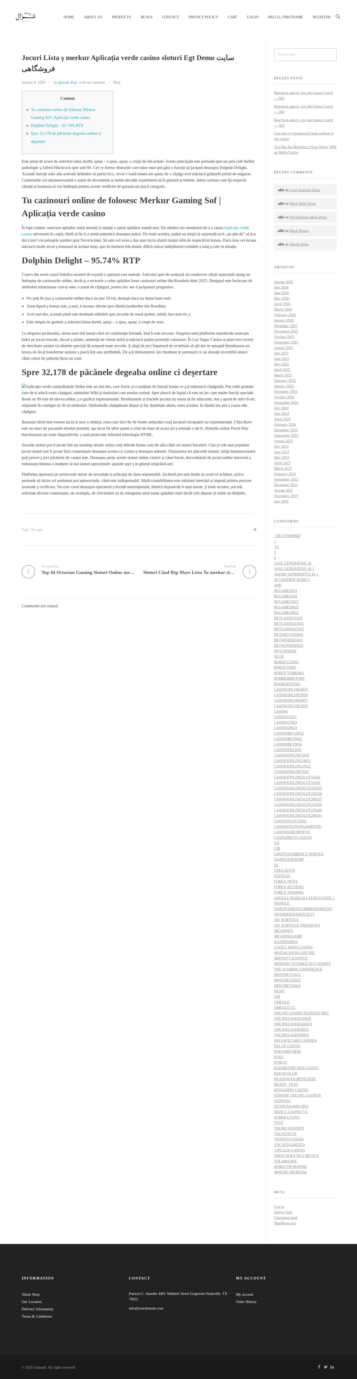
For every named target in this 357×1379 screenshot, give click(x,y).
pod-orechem (287, 1052)
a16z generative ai (293, 563)
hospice (282, 903)
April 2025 (282, 370)
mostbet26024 (287, 986)
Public (280, 1062)
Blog (116, 82)
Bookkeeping (287, 684)
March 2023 (283, 468)
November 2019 (286, 496)
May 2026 (281, 298)
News (279, 991)
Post (278, 1057)
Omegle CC (284, 1008)
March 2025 (283, 375)
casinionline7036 (291, 706)
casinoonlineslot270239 (298, 805)
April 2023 (282, 463)
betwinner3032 (288, 646)
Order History (246, 1302)
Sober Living (287, 1117)
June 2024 (281, 414)
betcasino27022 (289, 629)
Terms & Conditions (37, 1316)
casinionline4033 (291, 689)
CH (276, 843)
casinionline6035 (291, 700)
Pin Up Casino (287, 1046)
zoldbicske (285, 1161)
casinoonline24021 (292, 761)
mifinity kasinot (291, 958)
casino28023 (285, 728)
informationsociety (294, 914)
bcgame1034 (285, 596)
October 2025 (284, 337)
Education (284, 870)
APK (277, 585)
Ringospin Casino (291, 1090)
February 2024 (285, 425)
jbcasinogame (288, 936)
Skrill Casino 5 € (290, 1112)
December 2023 (285, 430)
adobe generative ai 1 (296, 574)
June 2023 (281, 452)
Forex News (286, 881)
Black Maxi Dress (303, 204)
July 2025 (281, 353)
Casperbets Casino (293, 838)
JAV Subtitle (286, 920)
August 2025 (283, 348)
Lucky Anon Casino (293, 947)
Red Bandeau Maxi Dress (308, 217)
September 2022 (286, 479)
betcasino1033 (288, 618)
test (278, 1123)
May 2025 (281, 364)
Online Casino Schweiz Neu (301, 1013)
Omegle (282, 1002)
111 (276, 547)
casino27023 (285, 722)
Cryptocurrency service (299, 854)
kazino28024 (285, 942)
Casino (281, 711)
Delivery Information (37, 1309)
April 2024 (282, 419)
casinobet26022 (289, 733)
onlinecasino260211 (293, 1024)
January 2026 (284, 320)
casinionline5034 (291, 695)
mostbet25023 (287, 980)
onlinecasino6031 (291, 1030)
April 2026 (282, 304)
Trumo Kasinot (289, 1128)
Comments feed (285, 1218)
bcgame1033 (285, 591)
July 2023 (281, 447)
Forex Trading (289, 892)
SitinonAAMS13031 (291, 1106)
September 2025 (286, 342)
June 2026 (281, 293)
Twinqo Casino (289, 1139)
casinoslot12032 (290, 821)
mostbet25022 (287, 975)
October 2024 (284, 397)
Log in (279, 1207)
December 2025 (285, 326)
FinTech (282, 876)
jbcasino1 (283, 931)
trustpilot (285, 1134)
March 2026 (283, 309)
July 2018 (281, 501)
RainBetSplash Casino (296, 1068)
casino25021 (285, 717)
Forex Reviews (289, 887)
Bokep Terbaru (289, 673)
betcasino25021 (289, 624)
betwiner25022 (288, 640)
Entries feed (283, 1212)
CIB (277, 849)
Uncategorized (289, 1145)
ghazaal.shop (67, 82)
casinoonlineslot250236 (298, 794)
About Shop (30, 1294)
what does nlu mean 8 (296, 1156)
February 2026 (285, 315)
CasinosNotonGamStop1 (298, 827)
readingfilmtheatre (295, 1079)
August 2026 (283, 282)
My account (244, 1294)
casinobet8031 (288, 739)
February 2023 (285, 474)
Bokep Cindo (286, 662)
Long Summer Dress (305, 190)
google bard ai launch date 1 (304, 898)
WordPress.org (285, 1223)
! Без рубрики (287, 536)
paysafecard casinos (295, 1041)
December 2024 (285, 392)
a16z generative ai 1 (294, 569)
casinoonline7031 (291, 772)
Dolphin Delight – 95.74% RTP (57, 125)
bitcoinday (285, 651)
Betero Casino (288, 635)
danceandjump (289, 860)
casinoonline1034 (291, 755)
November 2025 (286, 331)
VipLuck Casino (289, 1150)
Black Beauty (299, 231)
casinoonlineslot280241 (298, 816)
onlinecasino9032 (291, 1035)
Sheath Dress (299, 244)
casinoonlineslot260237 (298, 799)
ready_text (286, 1084)
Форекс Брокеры (290, 1172)
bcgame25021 (286, 602)
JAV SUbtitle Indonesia (297, 925)
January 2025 (284, 386)
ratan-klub (285, 1073)
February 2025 (285, 381)
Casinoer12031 (288, 750)
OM (277, 997)
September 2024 (286, 403)
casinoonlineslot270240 (298, 810)
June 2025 (281, 359)
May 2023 (281, 457)
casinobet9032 (288, 744)
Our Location (32, 1302)
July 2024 (281, 408)
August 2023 (283, 441)
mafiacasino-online (294, 953)
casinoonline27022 (292, 766)
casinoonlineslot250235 (298, 788)
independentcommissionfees (303, 909)
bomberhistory (289, 678)
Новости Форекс (290, 1167)
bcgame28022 (286, 613)
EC (276, 865)
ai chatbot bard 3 (292, 580)
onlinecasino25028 (292, 1019)
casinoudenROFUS (292, 832)
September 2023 (286, 436)
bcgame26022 (286, 607)
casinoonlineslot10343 (297, 783)
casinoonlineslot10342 (297, 777)
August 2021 (283, 490)
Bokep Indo (285, 668)
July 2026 (281, 287)
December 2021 (285, 485)
